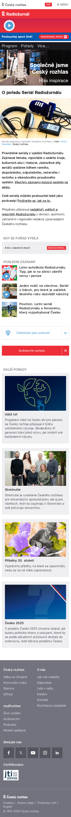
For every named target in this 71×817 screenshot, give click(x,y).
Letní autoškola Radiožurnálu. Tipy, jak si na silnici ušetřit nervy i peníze (42, 271)
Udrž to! (11, 414)
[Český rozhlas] (14, 4)
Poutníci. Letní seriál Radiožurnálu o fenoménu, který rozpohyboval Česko (40, 308)
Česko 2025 (14, 623)
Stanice (8, 688)
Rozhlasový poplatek (51, 705)
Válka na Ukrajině (15, 677)
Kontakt (42, 700)
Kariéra (42, 694)
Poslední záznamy (19, 262)
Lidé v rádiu (45, 688)
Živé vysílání (11, 713)
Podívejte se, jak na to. (34, 201)
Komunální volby (15, 683)
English (7, 806)
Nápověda (44, 683)
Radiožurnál (56, 248)
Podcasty (10, 724)
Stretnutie (13, 489)
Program (9, 46)
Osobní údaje (25, 802)
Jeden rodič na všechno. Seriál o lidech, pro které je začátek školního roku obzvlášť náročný (44, 290)
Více (43, 46)
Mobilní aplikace (14, 730)
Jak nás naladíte (48, 677)
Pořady (27, 46)
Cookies (8, 802)
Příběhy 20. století (19, 560)
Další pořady (15, 369)
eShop (7, 694)
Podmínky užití (47, 802)
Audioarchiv (11, 719)
